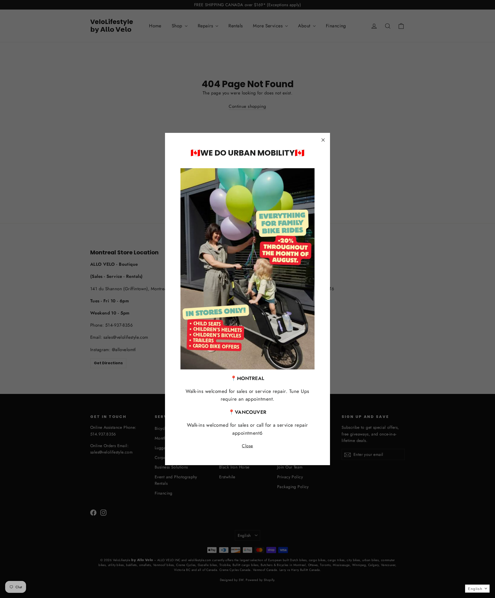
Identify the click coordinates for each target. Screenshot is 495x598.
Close (247, 446)
